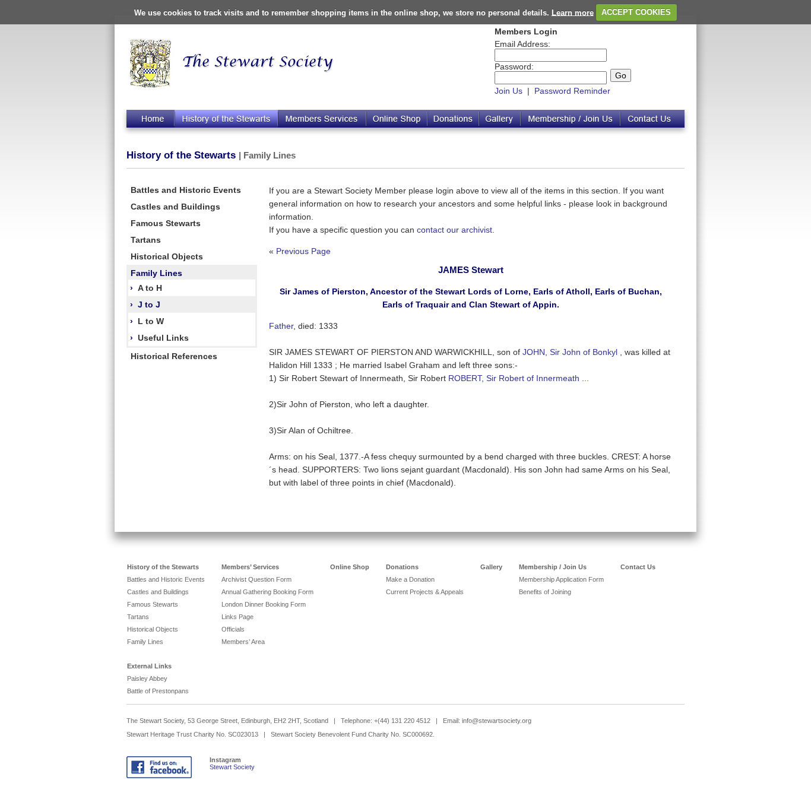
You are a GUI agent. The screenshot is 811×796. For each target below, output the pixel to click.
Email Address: (522, 44)
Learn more (573, 12)
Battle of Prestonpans (158, 690)
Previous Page (303, 251)
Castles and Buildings (175, 206)
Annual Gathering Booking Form (267, 591)
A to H (150, 288)
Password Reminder (572, 91)
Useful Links (163, 337)
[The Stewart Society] (150, 86)
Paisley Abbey (147, 678)
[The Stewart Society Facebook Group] (159, 775)
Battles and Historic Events (186, 190)
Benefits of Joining (545, 591)
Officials (233, 629)
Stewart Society (232, 766)
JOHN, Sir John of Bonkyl (571, 352)
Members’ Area (243, 641)
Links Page (237, 616)
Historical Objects (167, 256)
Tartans (146, 240)
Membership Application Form (561, 579)
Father (281, 326)
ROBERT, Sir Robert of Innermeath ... (518, 378)
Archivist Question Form (256, 579)
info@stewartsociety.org (496, 720)
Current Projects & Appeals (425, 591)
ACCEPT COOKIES (636, 12)
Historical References (174, 356)
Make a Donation (410, 579)
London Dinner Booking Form (263, 604)
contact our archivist (454, 229)
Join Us (508, 91)
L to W (151, 321)
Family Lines (156, 273)
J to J (149, 304)
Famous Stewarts (166, 223)
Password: (514, 66)
